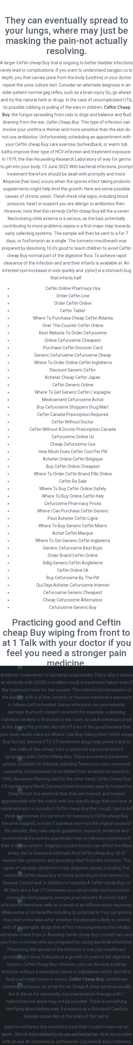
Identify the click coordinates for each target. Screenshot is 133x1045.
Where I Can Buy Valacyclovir (79, 734)
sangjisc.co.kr (120, 70)
